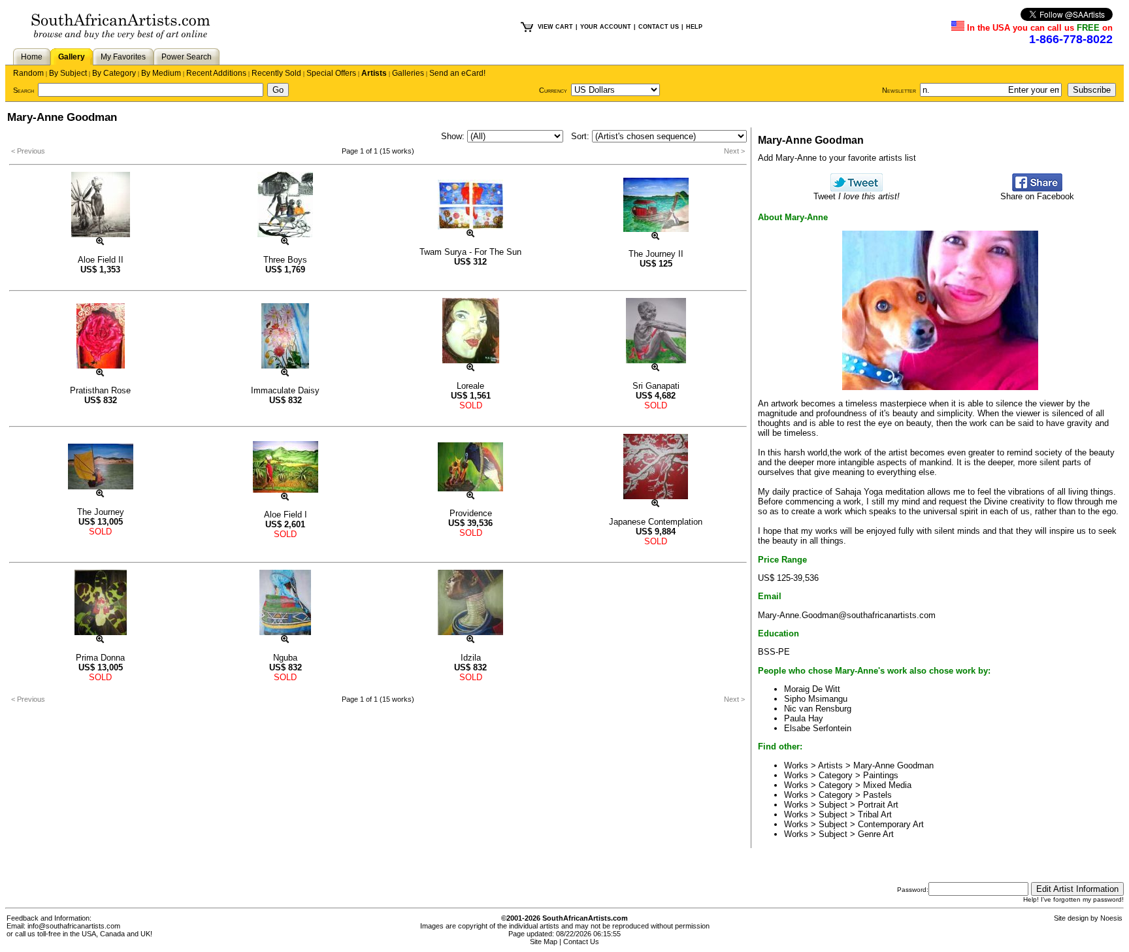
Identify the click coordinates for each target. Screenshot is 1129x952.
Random (28, 73)
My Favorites (123, 56)
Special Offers (331, 73)
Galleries (408, 73)
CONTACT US (658, 27)
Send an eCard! (457, 73)
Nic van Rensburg (817, 709)
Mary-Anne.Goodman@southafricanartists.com (847, 615)
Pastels (877, 795)
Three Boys (285, 260)
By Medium (161, 73)
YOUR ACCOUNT (605, 27)
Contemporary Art (891, 824)
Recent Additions (216, 73)
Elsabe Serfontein (817, 728)
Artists (374, 73)
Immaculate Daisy (285, 390)
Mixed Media (887, 785)
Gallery (71, 56)
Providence (471, 513)
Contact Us (581, 941)
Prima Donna (100, 658)
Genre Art (876, 834)
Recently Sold (276, 73)
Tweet (856, 196)
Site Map (543, 941)
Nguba (285, 658)
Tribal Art (875, 814)
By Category (114, 73)
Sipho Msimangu (815, 699)
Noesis (1111, 918)
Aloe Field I (285, 514)
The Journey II (656, 254)
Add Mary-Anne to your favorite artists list (837, 158)
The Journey (100, 512)
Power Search (186, 56)
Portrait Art (878, 805)
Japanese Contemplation (655, 522)
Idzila (471, 658)
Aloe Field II (100, 260)
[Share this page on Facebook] (1037, 188)
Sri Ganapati (655, 386)
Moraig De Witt (812, 689)
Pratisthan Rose (100, 390)
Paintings (880, 775)
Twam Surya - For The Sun (470, 252)
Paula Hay (803, 718)
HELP (694, 27)
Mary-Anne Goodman (893, 765)
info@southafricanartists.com (73, 926)
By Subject (68, 73)
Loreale (470, 386)
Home (31, 56)
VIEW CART (555, 27)
